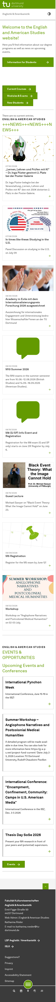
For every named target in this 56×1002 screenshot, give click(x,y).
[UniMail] (41, 991)
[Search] (14, 991)
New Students (15, 102)
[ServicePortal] (34, 991)
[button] (28, 62)
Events (11, 864)
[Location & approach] (28, 991)
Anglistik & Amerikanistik (16, 14)
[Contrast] (49, 14)
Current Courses (16, 89)
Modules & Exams (17, 95)
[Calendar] (21, 991)
